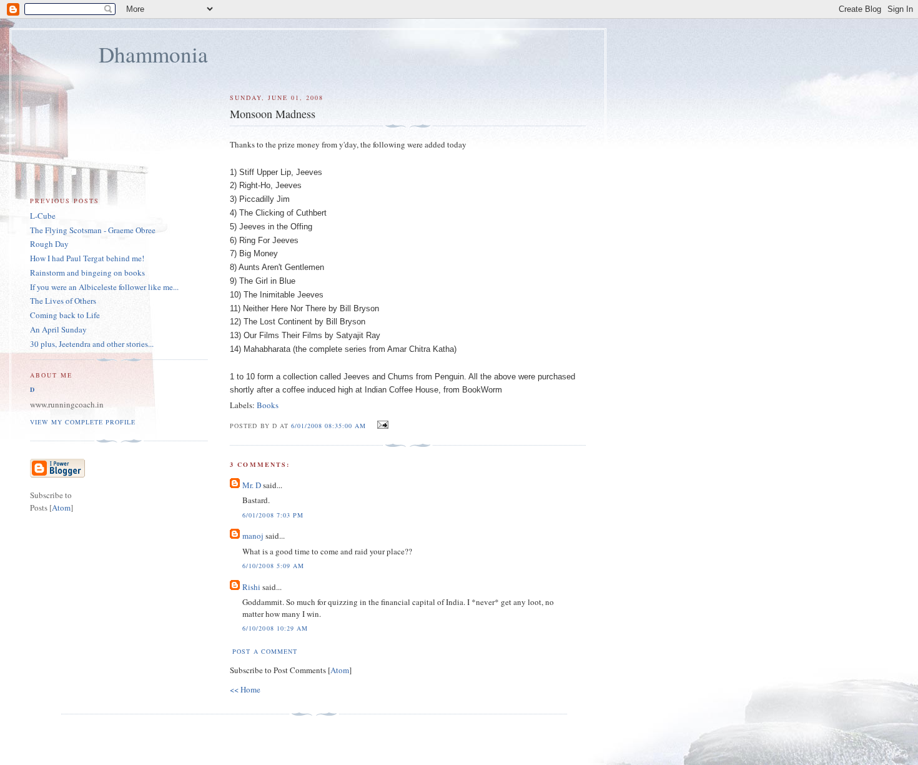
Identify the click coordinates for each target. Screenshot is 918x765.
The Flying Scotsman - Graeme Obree (92, 230)
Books (268, 405)
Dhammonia (153, 54)
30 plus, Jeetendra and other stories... (92, 343)
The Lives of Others (63, 300)
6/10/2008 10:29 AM (274, 628)
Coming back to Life (65, 315)
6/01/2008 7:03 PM (272, 515)
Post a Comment (264, 651)
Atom (339, 670)
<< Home (245, 689)
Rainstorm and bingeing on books (87, 272)
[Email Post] (381, 425)
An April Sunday (58, 329)
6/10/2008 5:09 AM (273, 565)
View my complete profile (83, 422)
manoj (253, 535)
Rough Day (49, 243)
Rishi (251, 586)
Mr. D (251, 485)
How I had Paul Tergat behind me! (87, 258)
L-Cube (43, 215)
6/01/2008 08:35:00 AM (329, 425)
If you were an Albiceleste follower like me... (104, 286)
